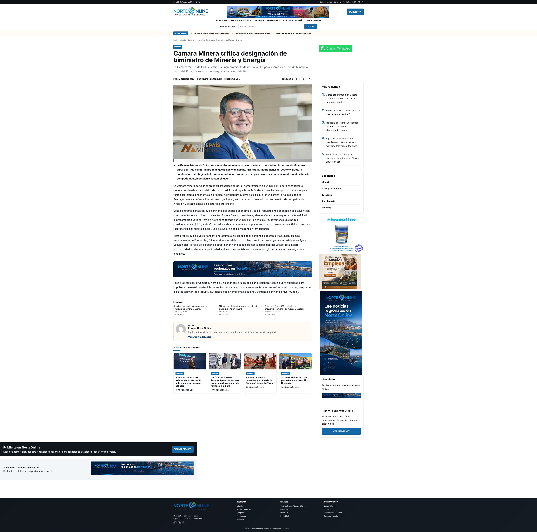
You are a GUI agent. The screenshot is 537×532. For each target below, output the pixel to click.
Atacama (288, 20)
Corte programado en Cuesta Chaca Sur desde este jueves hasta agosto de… (341, 98)
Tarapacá (259, 20)
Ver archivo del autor (199, 336)
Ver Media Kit (341, 431)
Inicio (175, 40)
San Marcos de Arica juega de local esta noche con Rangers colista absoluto (239, 33)
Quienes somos (326, 2)
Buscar (310, 26)
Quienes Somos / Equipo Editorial (293, 506)
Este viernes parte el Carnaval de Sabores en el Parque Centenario (280, 33)
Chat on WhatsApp (338, 48)
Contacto (337, 2)
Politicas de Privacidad (333, 513)
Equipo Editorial (330, 506)
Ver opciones (182, 449)
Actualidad (222, 20)
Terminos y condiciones (333, 516)
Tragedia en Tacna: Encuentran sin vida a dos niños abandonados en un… (342, 126)
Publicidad (284, 516)
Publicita (355, 11)
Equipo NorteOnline (212, 79)
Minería (299, 20)
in (297, 79)
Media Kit (346, 2)
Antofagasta (273, 20)
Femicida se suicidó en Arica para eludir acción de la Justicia (197, 33)
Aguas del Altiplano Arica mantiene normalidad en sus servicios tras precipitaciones (341, 142)
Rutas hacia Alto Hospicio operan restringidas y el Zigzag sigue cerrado (342, 158)
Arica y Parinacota (241, 20)
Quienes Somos (313, 20)
